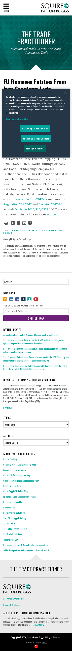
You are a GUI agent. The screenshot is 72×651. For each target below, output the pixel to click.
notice (51, 214)
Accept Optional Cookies (36, 138)
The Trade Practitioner (13, 534)
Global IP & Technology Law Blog (16, 475)
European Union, (48, 230)
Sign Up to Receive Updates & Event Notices (23, 305)
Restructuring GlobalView (14, 513)
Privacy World (9, 507)
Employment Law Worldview (14, 470)
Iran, (60, 230)
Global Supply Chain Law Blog (15, 491)
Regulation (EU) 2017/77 (30, 199)
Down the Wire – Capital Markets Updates (21, 464)
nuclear (7, 232)
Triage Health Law (10, 539)
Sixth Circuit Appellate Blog (14, 518)
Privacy (6, 605)
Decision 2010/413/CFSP (31, 209)
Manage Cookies (35, 148)
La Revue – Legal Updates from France (19, 496)
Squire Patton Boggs (55, 8)
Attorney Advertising (13, 598)
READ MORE (39, 624)
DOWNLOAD (8, 407)
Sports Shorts (9, 523)
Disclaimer (16, 605)
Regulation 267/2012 (17, 204)
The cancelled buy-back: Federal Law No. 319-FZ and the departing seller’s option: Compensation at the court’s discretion (34, 342)
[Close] (65, 92)
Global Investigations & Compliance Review (21, 480)
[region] (36, 123)
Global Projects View (12, 486)
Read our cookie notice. (17, 119)
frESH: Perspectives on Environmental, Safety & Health (26, 550)
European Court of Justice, (24, 230)
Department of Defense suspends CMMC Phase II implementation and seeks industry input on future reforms (35, 350)
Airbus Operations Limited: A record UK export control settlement (30, 335)
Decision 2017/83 (50, 204)
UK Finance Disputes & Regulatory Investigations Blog (25, 545)
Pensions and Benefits (12, 502)
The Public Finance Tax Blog (15, 528)
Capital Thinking (10, 459)
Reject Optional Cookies (35, 128)
